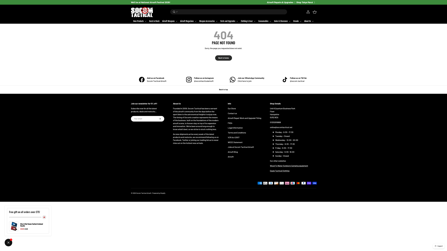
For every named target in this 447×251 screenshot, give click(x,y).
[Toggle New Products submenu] (145, 21)
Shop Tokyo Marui (304, 2)
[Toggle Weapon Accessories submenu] (216, 21)
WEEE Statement (235, 142)
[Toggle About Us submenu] (312, 21)
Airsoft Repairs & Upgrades (280, 2)
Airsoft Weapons (168, 21)
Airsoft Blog (233, 152)
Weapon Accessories (207, 21)
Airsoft (231, 156)
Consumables (263, 21)
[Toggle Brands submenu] (300, 21)
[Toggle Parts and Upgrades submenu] (237, 21)
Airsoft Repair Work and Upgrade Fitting (244, 118)
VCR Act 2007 (233, 137)
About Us (307, 21)
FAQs (230, 123)
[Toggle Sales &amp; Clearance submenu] (289, 21)
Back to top (223, 89)
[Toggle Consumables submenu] (270, 21)
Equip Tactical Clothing (279, 171)
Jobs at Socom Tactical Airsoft (241, 147)
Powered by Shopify (158, 193)
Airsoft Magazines (187, 21)
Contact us (232, 113)
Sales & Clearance (281, 21)
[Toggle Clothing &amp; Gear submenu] (254, 21)
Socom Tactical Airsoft (143, 193)
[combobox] (228, 11)
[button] (314, 11)
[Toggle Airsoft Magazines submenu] (195, 21)
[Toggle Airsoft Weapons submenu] (176, 21)
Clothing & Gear (247, 21)
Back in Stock (154, 21)
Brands (296, 21)
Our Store (232, 108)
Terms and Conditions (237, 132)
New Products (138, 21)
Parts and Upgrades (227, 21)
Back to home (223, 58)
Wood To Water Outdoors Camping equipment (289, 166)
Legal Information (235, 128)
